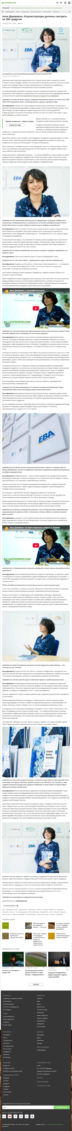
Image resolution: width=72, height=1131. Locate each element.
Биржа (39, 1078)
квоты (12, 912)
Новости (35, 968)
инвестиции (23, 909)
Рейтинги (6, 1043)
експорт (52, 914)
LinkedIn (6, 1089)
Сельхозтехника (42, 1010)
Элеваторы (40, 1012)
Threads (5, 1095)
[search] (65, 3)
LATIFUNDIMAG (42, 1082)
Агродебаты (7, 1052)
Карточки (56, 12)
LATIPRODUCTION (43, 1086)
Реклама (7, 1063)
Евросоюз (5, 912)
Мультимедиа (43, 1047)
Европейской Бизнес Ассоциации (35, 96)
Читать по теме (15, 125)
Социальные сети (10, 1075)
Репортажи (25, 12)
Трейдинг (6, 1022)
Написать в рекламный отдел (12, 1071)
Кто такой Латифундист (44, 1068)
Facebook (6, 1078)
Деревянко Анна (11, 909)
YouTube (6, 1081)
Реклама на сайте (9, 1068)
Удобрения (40, 1024)
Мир (38, 1001)
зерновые (60, 909)
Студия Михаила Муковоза (54, 1124)
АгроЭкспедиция (8, 1004)
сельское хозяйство (49, 909)
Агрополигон (7, 1001)
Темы (5, 1014)
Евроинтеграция (59, 912)
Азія (51, 912)
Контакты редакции (43, 1074)
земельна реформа (18, 914)
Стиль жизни (47, 12)
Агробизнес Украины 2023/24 (12, 998)
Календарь (40, 1035)
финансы (60, 914)
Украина (39, 998)
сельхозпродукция (22, 912)
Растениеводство (8, 1016)
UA (57, 3)
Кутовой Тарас (31, 914)
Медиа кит (6, 1065)
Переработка (41, 1021)
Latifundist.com (58, 93)
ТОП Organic (7, 1010)
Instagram (6, 1086)
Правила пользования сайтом (46, 1071)
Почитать (7, 1032)
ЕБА (3, 909)
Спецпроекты (52, 970)
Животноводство (8, 1019)
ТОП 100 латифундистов (11, 1007)
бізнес (39, 909)
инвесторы (31, 909)
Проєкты (7, 996)
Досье (39, 1037)
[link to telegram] (4, 1116)
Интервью (6, 1035)
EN (61, 3)
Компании (40, 1040)
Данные (40, 1032)
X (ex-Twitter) (7, 1092)
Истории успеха (36, 12)
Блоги (12, 968)
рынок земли (6, 914)
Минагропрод (33, 912)
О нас (39, 1065)
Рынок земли (7, 1025)
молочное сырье (43, 914)
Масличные (41, 1007)
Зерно (39, 1004)
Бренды (39, 1043)
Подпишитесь (61, 1107)
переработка (44, 912)
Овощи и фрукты (42, 1018)
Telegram (6, 1083)
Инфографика (10, 12)
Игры (18, 12)
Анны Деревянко (53, 96)
